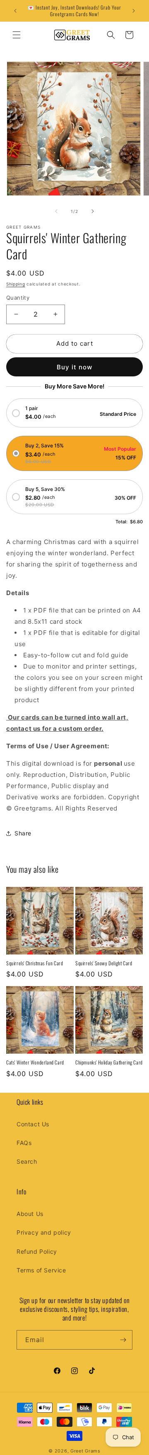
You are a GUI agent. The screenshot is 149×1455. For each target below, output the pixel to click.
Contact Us (33, 1124)
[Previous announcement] (15, 11)
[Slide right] (93, 211)
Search (27, 1161)
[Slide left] (56, 211)
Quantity (17, 297)
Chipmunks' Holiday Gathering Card (109, 1062)
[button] (16, 35)
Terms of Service (41, 1270)
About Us (30, 1213)
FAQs (24, 1142)
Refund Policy (37, 1251)
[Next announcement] (134, 11)
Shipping (15, 283)
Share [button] (22, 833)
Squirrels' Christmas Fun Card (34, 963)
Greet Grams (85, 1451)
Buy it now (74, 367)
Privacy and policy (44, 1232)
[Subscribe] (123, 1340)
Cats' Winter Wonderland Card (35, 1062)
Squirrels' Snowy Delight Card (103, 963)
